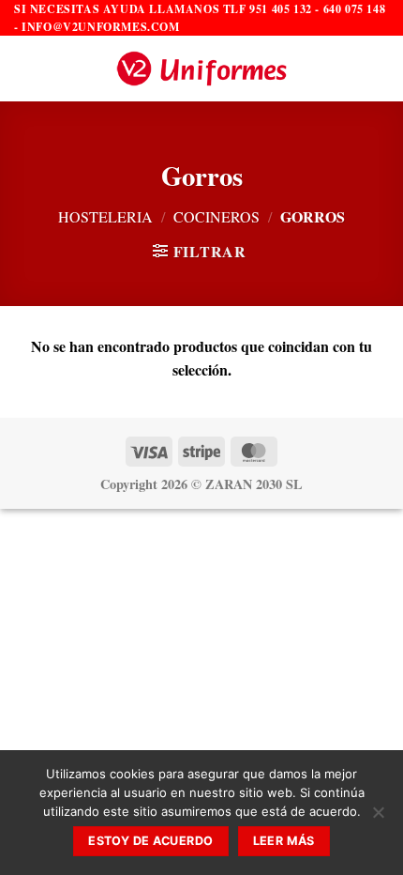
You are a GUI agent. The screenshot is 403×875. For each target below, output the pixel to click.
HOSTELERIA (105, 216)
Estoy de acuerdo (150, 841)
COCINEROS (216, 216)
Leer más (284, 841)
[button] (25, 69)
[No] (377, 818)
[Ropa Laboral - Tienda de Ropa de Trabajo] (201, 68)
